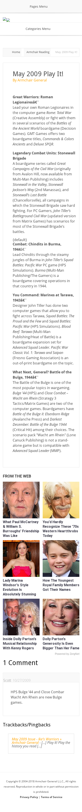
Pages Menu (39, 6)
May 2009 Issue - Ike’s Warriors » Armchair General (36, 741)
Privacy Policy (29, 797)
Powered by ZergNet (67, 654)
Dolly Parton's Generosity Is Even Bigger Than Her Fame (61, 643)
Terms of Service (51, 797)
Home (16, 52)
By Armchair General (30, 80)
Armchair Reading (37, 52)
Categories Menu (38, 29)
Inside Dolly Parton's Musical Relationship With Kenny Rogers (20, 643)
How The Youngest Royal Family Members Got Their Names (61, 585)
